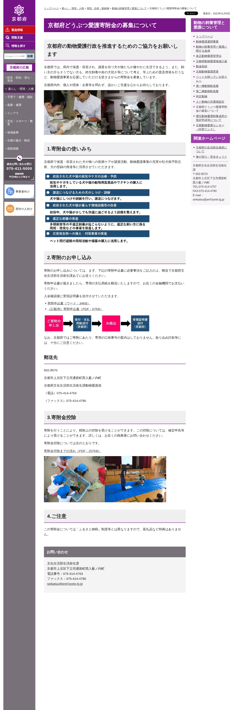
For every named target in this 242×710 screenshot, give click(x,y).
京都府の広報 (19, 67)
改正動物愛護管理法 (208, 55)
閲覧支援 (17, 37)
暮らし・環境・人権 (21, 88)
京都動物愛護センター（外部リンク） (210, 127)
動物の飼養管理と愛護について (129, 8)
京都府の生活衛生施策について (211, 149)
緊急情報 (17, 29)
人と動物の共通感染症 (210, 101)
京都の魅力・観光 (18, 140)
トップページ (51, 8)
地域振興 (13, 132)
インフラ (13, 113)
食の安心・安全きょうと (211, 156)
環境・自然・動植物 (98, 8)
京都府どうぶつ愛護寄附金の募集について (211, 108)
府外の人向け (24, 208)
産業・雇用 (14, 104)
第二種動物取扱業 (207, 91)
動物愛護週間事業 (207, 41)
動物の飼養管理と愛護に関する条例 (211, 48)
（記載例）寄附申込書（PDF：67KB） (75, 309)
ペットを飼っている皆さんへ (211, 78)
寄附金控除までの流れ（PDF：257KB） (72, 451)
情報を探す (19, 45)
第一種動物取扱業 (207, 85)
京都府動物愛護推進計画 (211, 61)
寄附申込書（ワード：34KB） (68, 303)
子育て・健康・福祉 (20, 96)
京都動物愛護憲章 (207, 71)
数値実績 (201, 66)
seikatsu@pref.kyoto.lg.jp (65, 584)
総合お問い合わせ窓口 (19, 164)
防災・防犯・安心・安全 (20, 79)
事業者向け (23, 191)
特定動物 (201, 96)
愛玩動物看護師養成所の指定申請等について (211, 118)
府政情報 (13, 148)
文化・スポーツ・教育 (20, 123)
